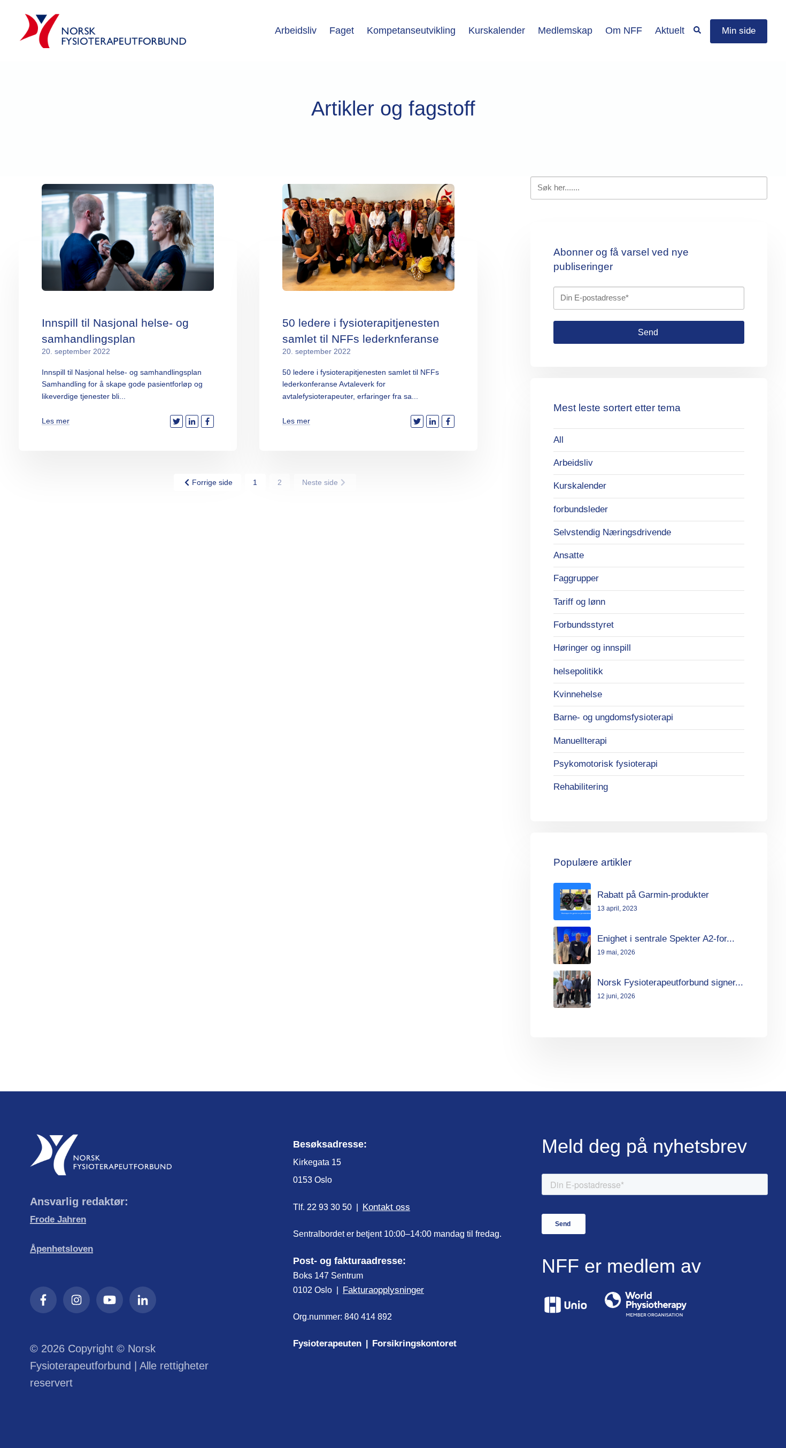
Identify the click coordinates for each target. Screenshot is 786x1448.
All (558, 440)
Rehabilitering (580, 787)
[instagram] (76, 1300)
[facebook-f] (43, 1300)
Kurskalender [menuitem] (496, 30)
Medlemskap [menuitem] (565, 30)
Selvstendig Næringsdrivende (612, 532)
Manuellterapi (580, 741)
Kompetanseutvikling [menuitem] (411, 30)
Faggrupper (576, 578)
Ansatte (568, 555)
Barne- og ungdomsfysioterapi (613, 717)
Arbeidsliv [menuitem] (296, 30)
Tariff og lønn (579, 602)
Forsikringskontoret (414, 1343)
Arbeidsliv (573, 463)
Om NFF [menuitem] (623, 30)
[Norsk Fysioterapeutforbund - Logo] (103, 31)
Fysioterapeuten (327, 1343)
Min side (739, 31)
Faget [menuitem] (341, 30)
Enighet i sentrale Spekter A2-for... (666, 939)
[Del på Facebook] (207, 421)
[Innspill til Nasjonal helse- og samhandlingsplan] (128, 237)
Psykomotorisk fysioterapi (605, 764)
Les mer (56, 421)
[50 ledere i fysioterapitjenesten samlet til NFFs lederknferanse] (368, 237)
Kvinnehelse (577, 694)
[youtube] (109, 1300)
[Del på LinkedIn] (192, 421)
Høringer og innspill (592, 648)
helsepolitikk (578, 671)
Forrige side (212, 482)
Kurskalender (579, 486)
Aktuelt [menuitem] (669, 30)
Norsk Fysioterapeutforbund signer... (670, 982)
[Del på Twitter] (176, 421)
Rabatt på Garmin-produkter (653, 895)
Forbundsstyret (583, 625)
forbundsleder (580, 509)
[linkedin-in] (142, 1300)
